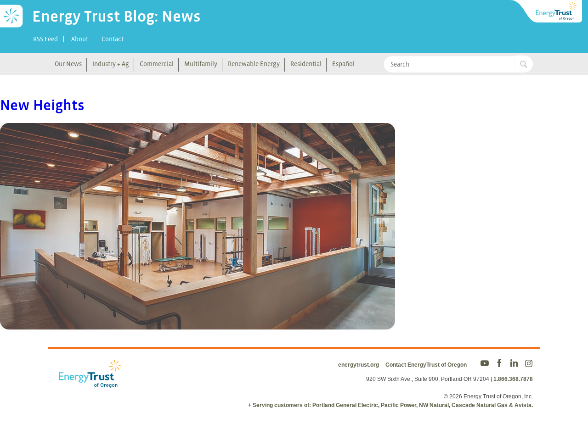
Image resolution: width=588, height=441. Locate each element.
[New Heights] (197, 323)
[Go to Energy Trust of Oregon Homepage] (546, 11)
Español (343, 63)
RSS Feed (45, 39)
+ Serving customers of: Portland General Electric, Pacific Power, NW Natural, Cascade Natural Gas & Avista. (390, 405)
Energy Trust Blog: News (116, 16)
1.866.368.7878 (513, 379)
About (79, 39)
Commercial (157, 63)
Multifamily (200, 63)
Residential (306, 63)
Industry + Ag (110, 63)
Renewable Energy (254, 63)
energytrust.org (358, 365)
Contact (113, 39)
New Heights (42, 105)
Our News (68, 63)
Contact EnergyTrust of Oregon (426, 365)
